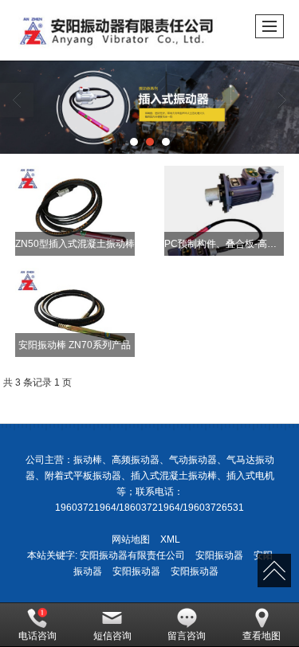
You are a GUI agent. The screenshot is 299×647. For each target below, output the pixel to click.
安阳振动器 (219, 555)
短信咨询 (112, 635)
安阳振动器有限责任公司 (132, 555)
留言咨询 (186, 635)
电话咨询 (37, 635)
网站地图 (131, 539)
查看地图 (261, 635)
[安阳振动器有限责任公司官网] (149, 107)
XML (170, 539)
